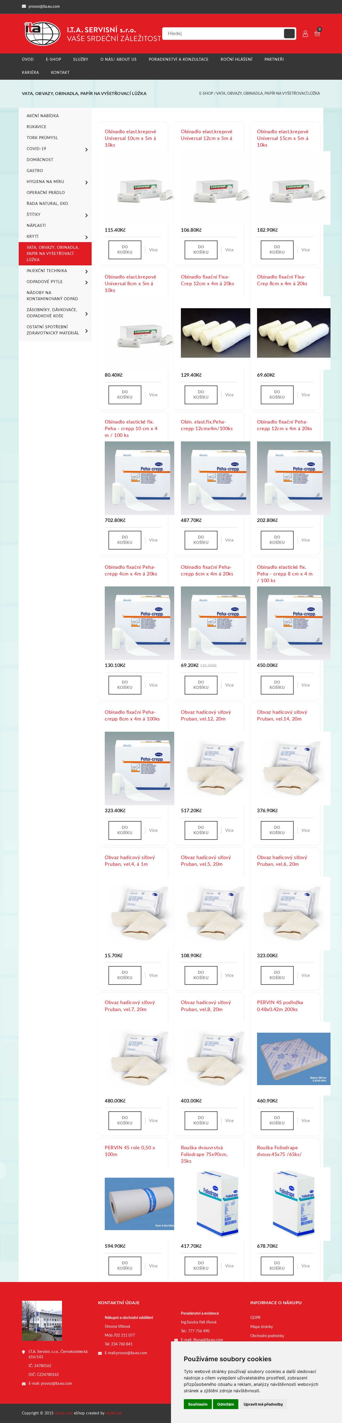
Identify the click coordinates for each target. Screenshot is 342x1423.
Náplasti (36, 226)
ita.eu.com (64, 1413)
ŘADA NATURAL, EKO (47, 204)
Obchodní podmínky (267, 1336)
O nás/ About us (118, 60)
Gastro (35, 171)
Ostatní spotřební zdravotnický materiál (53, 330)
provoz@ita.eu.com (56, 1384)
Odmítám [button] (225, 1404)
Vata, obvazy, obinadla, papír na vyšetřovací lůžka (268, 94)
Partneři (274, 60)
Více (153, 250)
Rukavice (36, 127)
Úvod (28, 60)
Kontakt (60, 73)
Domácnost (40, 160)
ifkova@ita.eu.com (208, 1340)
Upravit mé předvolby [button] (263, 1404)
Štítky (34, 215)
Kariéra (30, 73)
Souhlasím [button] (198, 1404)
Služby (80, 60)
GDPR (255, 1318)
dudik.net (114, 1413)
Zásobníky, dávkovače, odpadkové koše (52, 313)
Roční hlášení (236, 60)
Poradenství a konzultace (179, 60)
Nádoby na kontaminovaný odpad (52, 296)
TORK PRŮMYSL (42, 138)
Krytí (32, 237)
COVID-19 (36, 149)
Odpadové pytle (45, 282)
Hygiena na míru (45, 182)
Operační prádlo (46, 193)
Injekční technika (47, 271)
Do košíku (124, 249)
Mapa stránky (261, 1327)
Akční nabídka (43, 116)
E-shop (53, 60)
